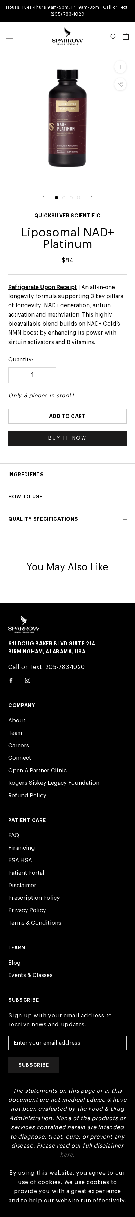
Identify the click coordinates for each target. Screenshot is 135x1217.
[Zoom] (120, 67)
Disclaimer (22, 885)
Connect (19, 758)
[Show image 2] (63, 197)
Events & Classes (30, 975)
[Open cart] (126, 36)
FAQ (13, 835)
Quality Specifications (43, 519)
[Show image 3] (71, 197)
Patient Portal (26, 873)
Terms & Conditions (34, 923)
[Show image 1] (56, 197)
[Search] (113, 36)
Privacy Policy (27, 910)
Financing (21, 848)
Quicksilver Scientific (67, 215)
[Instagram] (27, 680)
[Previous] (44, 197)
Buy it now (67, 438)
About (16, 720)
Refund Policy (27, 795)
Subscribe (33, 1065)
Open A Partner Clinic (37, 770)
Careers (18, 745)
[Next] (91, 197)
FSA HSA (20, 860)
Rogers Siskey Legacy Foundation (53, 783)
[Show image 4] (78, 197)
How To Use (25, 496)
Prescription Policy (34, 898)
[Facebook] (11, 680)
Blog (14, 963)
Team (15, 733)
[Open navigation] (9, 36)
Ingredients (26, 474)
